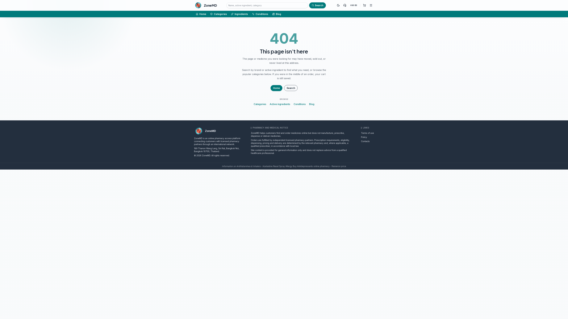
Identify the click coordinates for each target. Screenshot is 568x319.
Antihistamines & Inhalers (248, 166)
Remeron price (339, 166)
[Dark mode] (338, 5)
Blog (278, 14)
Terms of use (367, 133)
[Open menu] (371, 5)
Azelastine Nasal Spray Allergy (277, 166)
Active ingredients (280, 104)
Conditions (262, 14)
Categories (220, 14)
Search (291, 88)
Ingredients (241, 14)
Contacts (365, 141)
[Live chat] (345, 5)
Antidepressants (305, 166)
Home (202, 14)
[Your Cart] (364, 5)
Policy (364, 137)
